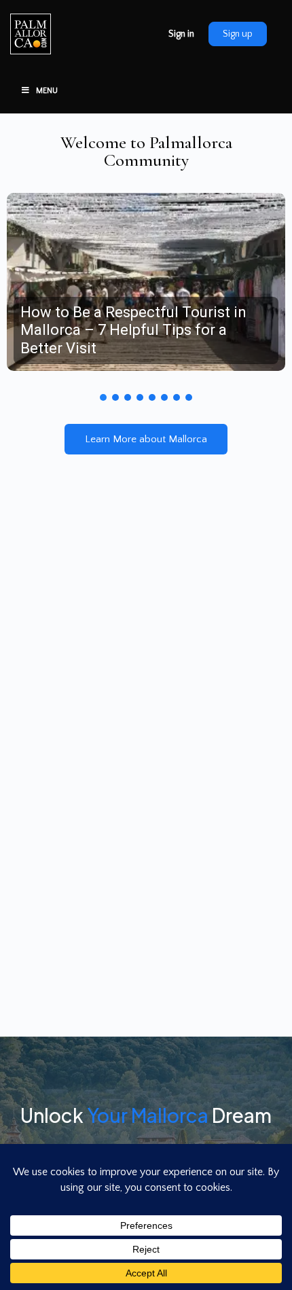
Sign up (238, 34)
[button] (146, 282)
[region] (146, 291)
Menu (47, 90)
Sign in (181, 34)
